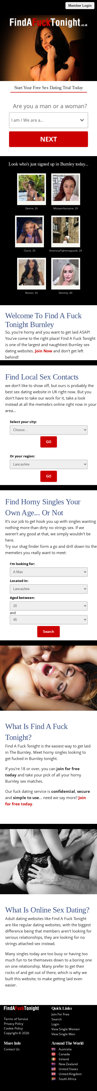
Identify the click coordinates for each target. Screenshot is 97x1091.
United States (68, 1069)
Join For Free (60, 1014)
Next (48, 138)
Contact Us (12, 1049)
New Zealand (68, 1064)
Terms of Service (16, 1019)
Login (55, 1024)
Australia (65, 1049)
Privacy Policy (13, 1023)
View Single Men (63, 1034)
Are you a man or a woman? (50, 106)
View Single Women (65, 1029)
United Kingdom (70, 1074)
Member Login (80, 6)
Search (48, 632)
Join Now (43, 350)
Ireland (64, 1059)
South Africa (67, 1079)
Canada (64, 1054)
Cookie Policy (13, 1028)
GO (48, 442)
